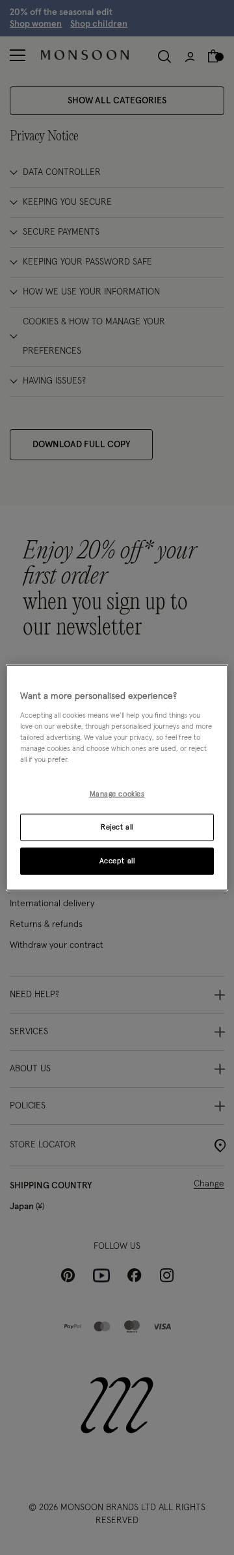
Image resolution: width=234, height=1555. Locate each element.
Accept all (117, 860)
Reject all (117, 826)
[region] (117, 777)
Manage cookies (117, 794)
